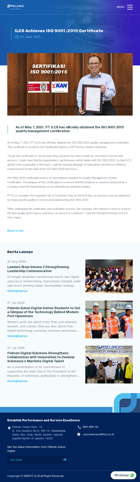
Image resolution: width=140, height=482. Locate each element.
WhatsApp (121, 475)
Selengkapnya (17, 291)
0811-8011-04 (90, 427)
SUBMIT (64, 460)
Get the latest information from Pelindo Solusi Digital (36, 448)
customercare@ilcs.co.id (98, 434)
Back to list (15, 230)
